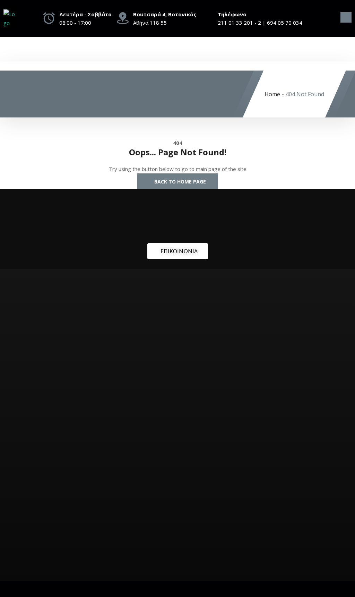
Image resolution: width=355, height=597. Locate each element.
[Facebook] (332, 20)
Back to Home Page (179, 181)
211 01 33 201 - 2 (239, 22)
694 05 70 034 (284, 22)
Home (272, 94)
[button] (346, 17)
